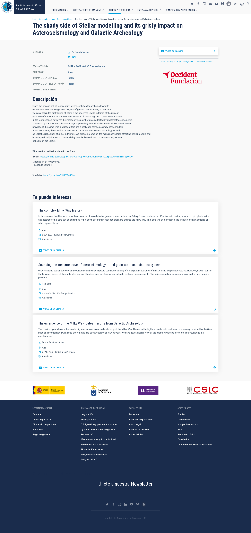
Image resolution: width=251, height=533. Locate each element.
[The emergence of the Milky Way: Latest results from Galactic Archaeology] (214, 368)
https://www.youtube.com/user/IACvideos (217, 4)
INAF (74, 57)
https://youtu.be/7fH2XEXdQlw (59, 175)
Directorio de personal (45, 424)
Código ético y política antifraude (98, 424)
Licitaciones (184, 419)
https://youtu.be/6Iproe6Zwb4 (51, 309)
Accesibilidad (136, 434)
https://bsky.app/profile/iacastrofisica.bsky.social (223, 4)
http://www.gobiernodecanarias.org (100, 390)
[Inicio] (7, 7)
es (235, 4)
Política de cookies (139, 429)
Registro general (41, 434)
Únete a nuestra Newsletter (125, 484)
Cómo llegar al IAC (42, 419)
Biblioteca (38, 429)
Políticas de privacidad (141, 419)
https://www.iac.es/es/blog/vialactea (229, 4)
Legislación (87, 414)
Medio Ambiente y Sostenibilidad (98, 439)
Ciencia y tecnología (119, 10)
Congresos (61, 19)
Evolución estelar (204, 61)
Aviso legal (135, 424)
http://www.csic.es (202, 390)
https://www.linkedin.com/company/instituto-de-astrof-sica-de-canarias (210, 4)
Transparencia (88, 419)
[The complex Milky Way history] (214, 250)
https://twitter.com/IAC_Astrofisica (192, 4)
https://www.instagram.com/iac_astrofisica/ (204, 4)
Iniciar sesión (242, 4)
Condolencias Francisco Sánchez (196, 444)
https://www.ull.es (148, 390)
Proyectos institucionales (94, 444)
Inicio (35, 19)
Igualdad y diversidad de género (98, 429)
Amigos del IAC (89, 459)
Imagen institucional (188, 424)
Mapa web (134, 414)
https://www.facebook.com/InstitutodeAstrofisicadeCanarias (198, 4)
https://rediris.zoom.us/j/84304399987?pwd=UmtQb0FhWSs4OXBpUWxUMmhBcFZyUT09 (86, 156)
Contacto (37, 414)
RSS (180, 429)
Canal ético (184, 439)
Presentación (59, 10)
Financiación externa (92, 449)
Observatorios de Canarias (87, 10)
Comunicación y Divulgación (180, 10)
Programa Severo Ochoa (94, 454)
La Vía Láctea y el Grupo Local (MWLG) (177, 61)
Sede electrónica (187, 434)
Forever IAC (87, 434)
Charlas (70, 19)
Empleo (181, 414)
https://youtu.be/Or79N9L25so (51, 250)
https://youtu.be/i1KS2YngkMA (51, 367)
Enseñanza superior (148, 10)
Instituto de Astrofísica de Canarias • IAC (28, 7)
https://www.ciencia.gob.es (49, 390)
